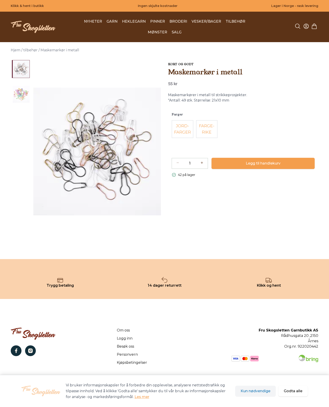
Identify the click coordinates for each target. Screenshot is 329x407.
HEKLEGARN (134, 21)
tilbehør (30, 50)
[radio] (182, 129)
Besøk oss (125, 346)
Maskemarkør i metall (60, 50)
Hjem (15, 50)
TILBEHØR (235, 21)
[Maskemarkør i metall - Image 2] (21, 94)
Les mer (142, 397)
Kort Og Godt (181, 64)
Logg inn (124, 338)
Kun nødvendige (255, 391)
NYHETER (93, 21)
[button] (97, 151)
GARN (112, 21)
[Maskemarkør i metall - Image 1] (21, 69)
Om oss (123, 330)
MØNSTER (157, 32)
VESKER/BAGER (206, 21)
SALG (177, 32)
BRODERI (178, 21)
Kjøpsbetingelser (132, 362)
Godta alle (293, 391)
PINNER (157, 21)
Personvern (127, 354)
